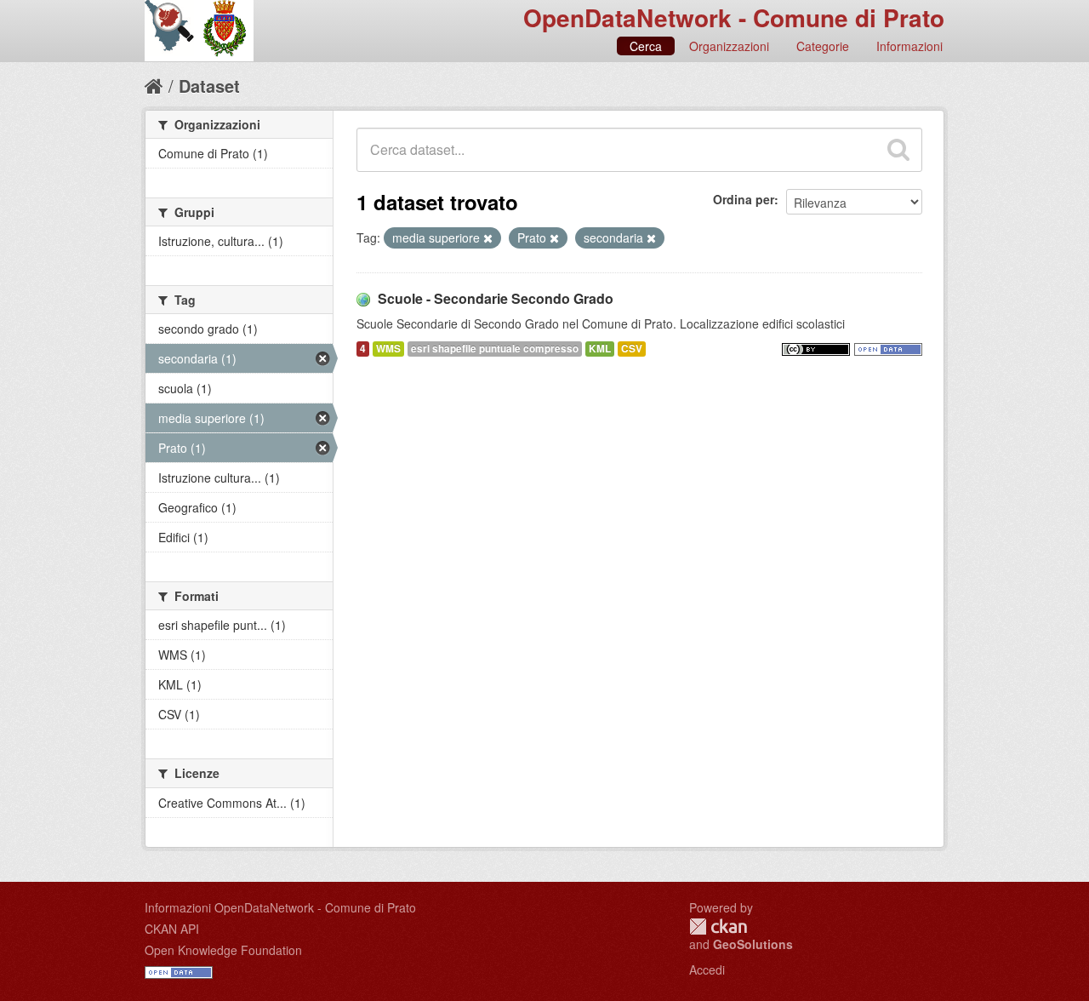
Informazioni (909, 45)
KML (600, 348)
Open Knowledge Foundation (223, 949)
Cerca (646, 45)
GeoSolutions (753, 943)
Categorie (822, 45)
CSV (631, 348)
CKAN (718, 926)
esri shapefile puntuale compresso (495, 348)
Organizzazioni (729, 45)
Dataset (209, 85)
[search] (898, 150)
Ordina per (743, 199)
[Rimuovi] (488, 238)
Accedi (707, 969)
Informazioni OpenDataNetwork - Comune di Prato (280, 907)
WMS (388, 348)
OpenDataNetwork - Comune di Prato (733, 17)
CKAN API (172, 928)
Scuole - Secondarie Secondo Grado (495, 298)
